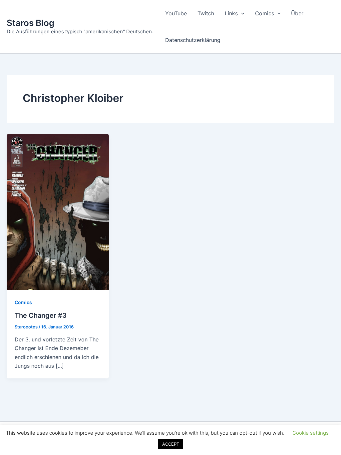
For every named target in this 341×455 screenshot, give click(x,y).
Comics (264, 13)
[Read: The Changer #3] (58, 211)
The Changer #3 (41, 315)
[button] (241, 13)
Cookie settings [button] (310, 433)
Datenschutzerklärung (192, 40)
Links (231, 13)
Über (297, 13)
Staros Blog (30, 23)
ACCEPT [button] (170, 444)
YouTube (176, 13)
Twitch (205, 13)
